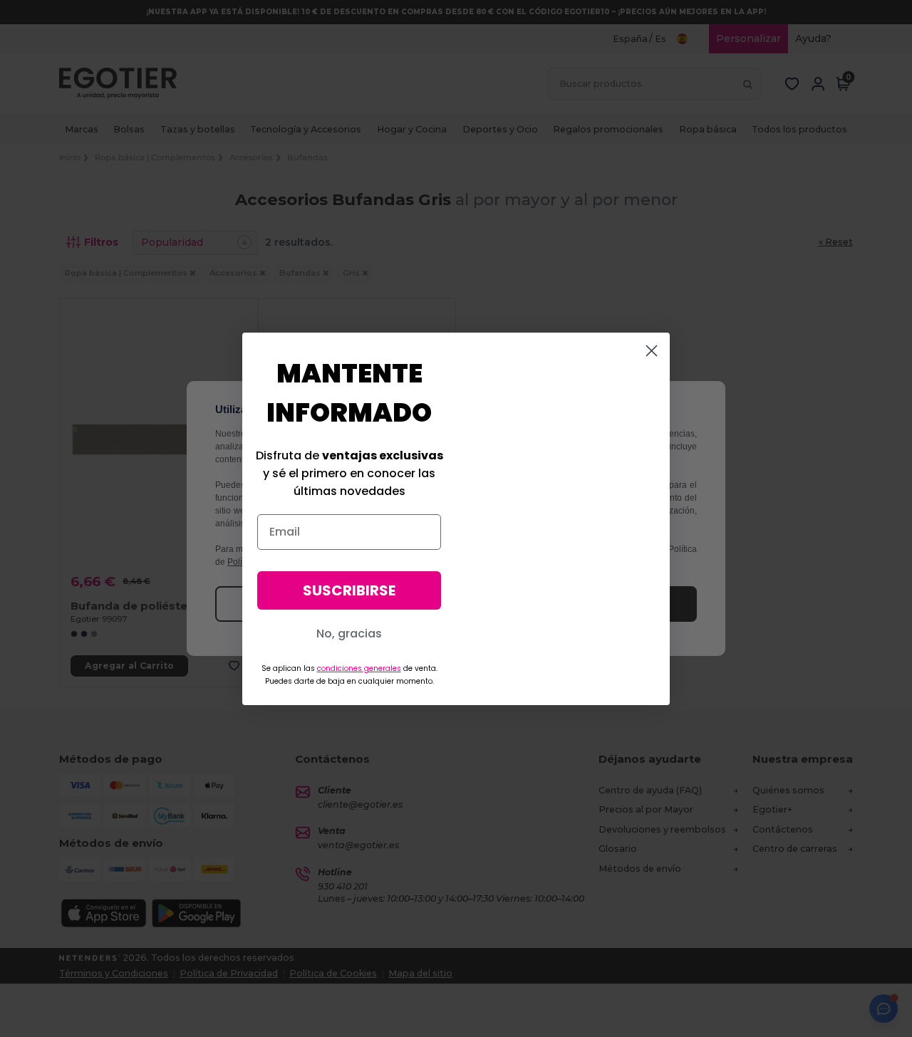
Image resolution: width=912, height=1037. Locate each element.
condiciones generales (359, 668)
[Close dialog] (651, 350)
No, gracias (349, 633)
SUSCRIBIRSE (349, 590)
